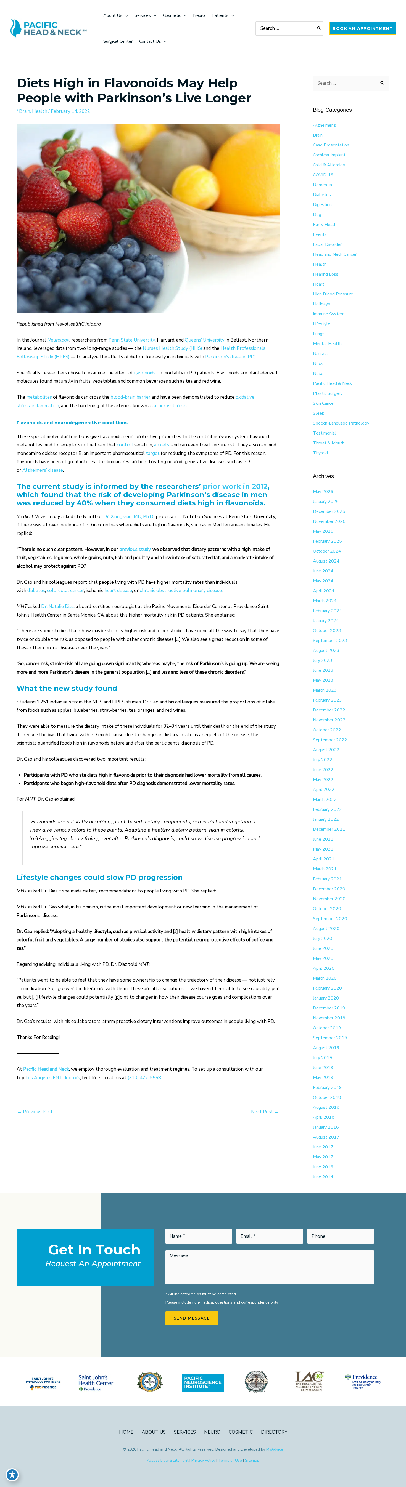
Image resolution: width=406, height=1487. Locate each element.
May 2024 (323, 581)
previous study (135, 549)
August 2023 (326, 650)
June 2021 (323, 839)
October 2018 (327, 1097)
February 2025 (327, 541)
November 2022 (329, 720)
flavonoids (145, 373)
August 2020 (326, 929)
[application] (125, 15)
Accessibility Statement (167, 1460)
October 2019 (327, 1028)
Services (185, 1432)
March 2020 (325, 978)
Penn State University (132, 340)
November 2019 (329, 1018)
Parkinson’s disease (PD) (230, 357)
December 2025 (329, 511)
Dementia (322, 185)
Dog (317, 215)
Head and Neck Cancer (335, 254)
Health (39, 111)
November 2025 (329, 521)
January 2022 (326, 819)
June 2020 (323, 948)
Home (126, 1432)
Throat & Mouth (328, 443)
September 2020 (330, 919)
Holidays (321, 304)
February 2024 (327, 611)
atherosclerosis (170, 406)
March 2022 (325, 799)
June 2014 (323, 1177)
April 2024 (323, 591)
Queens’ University (205, 340)
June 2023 (323, 670)
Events (320, 234)
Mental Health (327, 344)
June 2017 (323, 1147)
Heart (318, 284)
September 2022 (330, 740)
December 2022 (329, 710)
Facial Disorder (327, 244)
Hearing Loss (325, 274)
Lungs (319, 334)
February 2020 (327, 988)
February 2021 (327, 879)
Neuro (212, 1432)
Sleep (319, 413)
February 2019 (327, 1087)
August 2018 (326, 1107)
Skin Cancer (324, 403)
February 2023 (327, 700)
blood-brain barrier (131, 397)
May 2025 (323, 531)
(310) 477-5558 (144, 1078)
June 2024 (323, 571)
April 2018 (323, 1117)
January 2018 (326, 1127)
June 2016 (323, 1167)
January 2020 (326, 998)
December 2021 (329, 829)
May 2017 (323, 1157)
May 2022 (323, 780)
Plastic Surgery (327, 393)
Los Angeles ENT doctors (52, 1078)
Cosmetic (241, 1432)
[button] (362, 28)
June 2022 (323, 770)
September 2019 (330, 1038)
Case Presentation (331, 145)
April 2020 (323, 968)
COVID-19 (323, 175)
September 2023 (330, 641)
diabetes (36, 590)
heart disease (118, 590)
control (125, 445)
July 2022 (322, 760)
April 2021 (323, 859)
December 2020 (329, 889)
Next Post (265, 1111)
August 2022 (326, 750)
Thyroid (320, 453)
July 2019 (322, 1058)
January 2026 (326, 502)
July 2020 (322, 939)
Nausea (320, 354)
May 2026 (323, 492)
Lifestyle (321, 324)
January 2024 (326, 621)
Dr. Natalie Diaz (57, 606)
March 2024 (325, 601)
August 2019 (326, 1048)
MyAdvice (274, 1449)
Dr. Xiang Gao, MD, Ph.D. (128, 516)
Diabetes (322, 195)
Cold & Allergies (329, 165)
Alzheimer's (324, 125)
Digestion (322, 205)
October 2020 (327, 909)
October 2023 (327, 631)
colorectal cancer (65, 590)
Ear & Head (324, 225)
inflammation (45, 406)
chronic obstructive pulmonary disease (181, 590)
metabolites (39, 397)
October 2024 (327, 551)
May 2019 (323, 1078)
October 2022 (327, 730)
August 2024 (326, 561)
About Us (154, 1432)
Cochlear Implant (329, 155)
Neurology (58, 340)
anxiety (161, 445)
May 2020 (323, 958)
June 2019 (323, 1068)
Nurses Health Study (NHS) (172, 348)
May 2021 (323, 849)
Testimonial (324, 433)
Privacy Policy (203, 1460)
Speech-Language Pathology (341, 423)
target (153, 453)
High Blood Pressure (333, 294)
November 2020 (329, 899)
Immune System (328, 314)
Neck (318, 364)
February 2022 (327, 809)
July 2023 (322, 660)
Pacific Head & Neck (332, 383)
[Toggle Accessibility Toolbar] (12, 1474)
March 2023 (325, 690)
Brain (24, 111)
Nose (318, 374)
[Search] (319, 29)
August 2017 (326, 1137)
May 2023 (323, 680)
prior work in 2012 (235, 486)
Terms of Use (230, 1460)
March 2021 (325, 869)
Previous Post (35, 1111)
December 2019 (329, 1008)
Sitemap (252, 1460)
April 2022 (323, 790)
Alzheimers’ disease (42, 470)
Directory (274, 1432)
